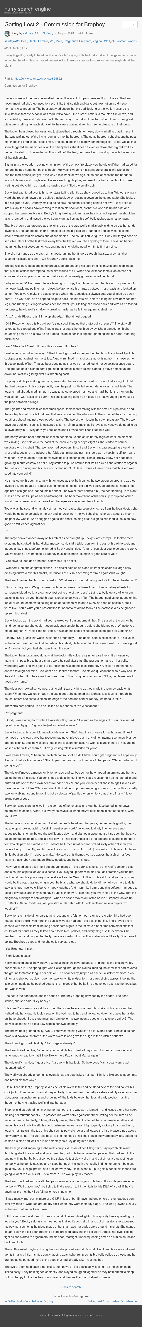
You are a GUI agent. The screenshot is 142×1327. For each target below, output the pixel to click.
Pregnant (85, 41)
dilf (113, 41)
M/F (52, 41)
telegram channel (72, 1315)
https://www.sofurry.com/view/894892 (38, 78)
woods (132, 41)
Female (43, 41)
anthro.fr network (50, 1315)
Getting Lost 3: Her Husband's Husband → (113, 1301)
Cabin (33, 41)
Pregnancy (71, 41)
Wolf (107, 41)
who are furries (93, 1315)
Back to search (71, 1287)
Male (59, 41)
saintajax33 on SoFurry (38, 33)
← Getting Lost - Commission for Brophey (28, 1301)
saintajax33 (12, 41)
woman (121, 41)
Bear (24, 41)
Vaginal (98, 41)
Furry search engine (27, 8)
